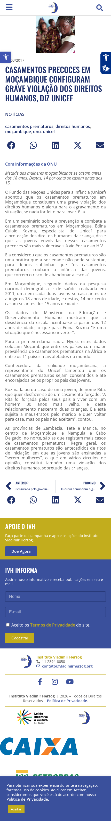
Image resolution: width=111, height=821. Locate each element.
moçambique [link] (18, 131)
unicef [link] (49, 131)
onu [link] (37, 131)
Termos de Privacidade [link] (52, 625)
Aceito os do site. (50, 625)
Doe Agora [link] (21, 551)
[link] (5, 57)
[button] (99, 8)
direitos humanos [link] (73, 126)
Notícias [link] (15, 114)
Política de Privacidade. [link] (27, 799)
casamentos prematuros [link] (29, 126)
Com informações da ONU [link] (31, 164)
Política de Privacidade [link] (67, 700)
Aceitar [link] (16, 809)
